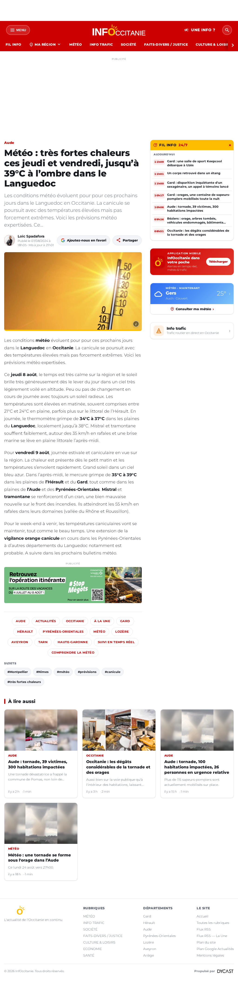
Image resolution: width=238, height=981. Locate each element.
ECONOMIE (92, 949)
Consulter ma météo (195, 309)
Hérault (25, 631)
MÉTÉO (75, 44)
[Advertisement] (119, 95)
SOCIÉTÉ (128, 44)
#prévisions (87, 672)
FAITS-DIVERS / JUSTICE (166, 44)
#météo (63, 672)
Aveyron (19, 642)
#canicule (112, 672)
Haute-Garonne (73, 642)
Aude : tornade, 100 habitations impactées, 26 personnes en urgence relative (196, 767)
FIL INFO (13, 44)
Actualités (46, 621)
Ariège (148, 955)
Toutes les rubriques (213, 923)
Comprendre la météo (73, 652)
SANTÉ (88, 955)
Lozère (122, 631)
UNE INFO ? (199, 30)
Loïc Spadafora (31, 236)
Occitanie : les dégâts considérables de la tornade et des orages (118, 767)
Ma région (45, 44)
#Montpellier (17, 672)
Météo (99, 631)
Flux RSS (204, 929)
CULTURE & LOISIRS (213, 44)
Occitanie (75, 621)
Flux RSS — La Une (212, 936)
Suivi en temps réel (116, 642)
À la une (102, 621)
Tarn (43, 642)
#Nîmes (42, 672)
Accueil (202, 916)
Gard (125, 621)
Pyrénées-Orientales (63, 631)
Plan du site (206, 942)
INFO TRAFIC (101, 44)
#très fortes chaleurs (24, 682)
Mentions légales (210, 955)
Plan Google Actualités (215, 949)
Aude (9, 142)
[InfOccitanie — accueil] (119, 30)
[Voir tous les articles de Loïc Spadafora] (9, 240)
